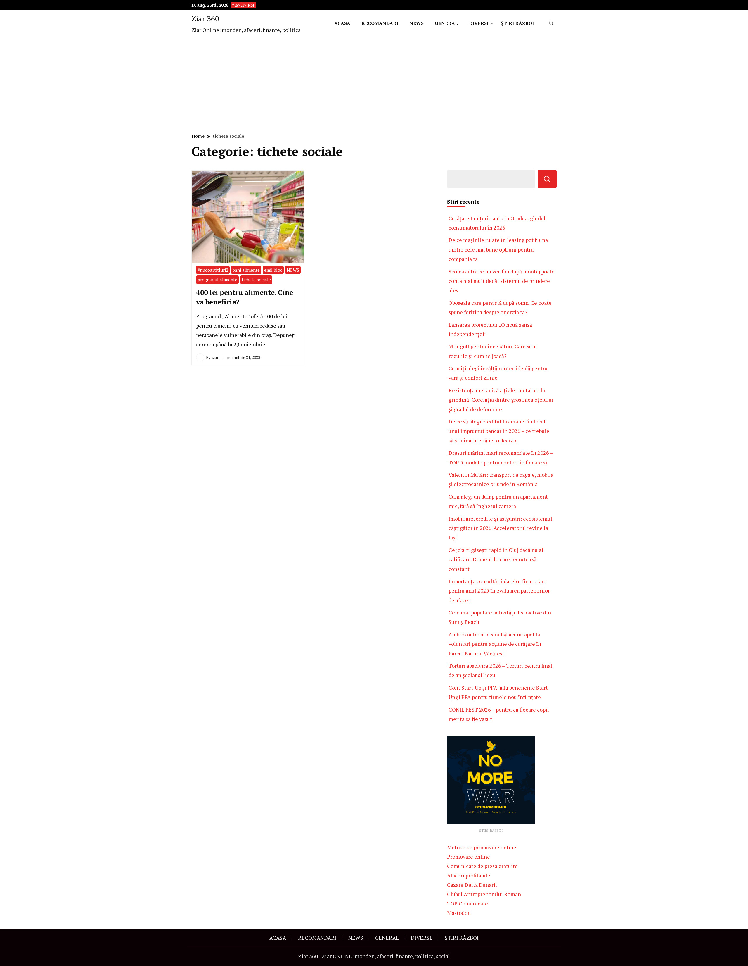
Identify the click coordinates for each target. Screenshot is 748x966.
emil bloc (273, 270)
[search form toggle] (551, 23)
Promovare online (468, 856)
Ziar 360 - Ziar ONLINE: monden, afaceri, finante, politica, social (374, 956)
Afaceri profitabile (468, 875)
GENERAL (446, 23)
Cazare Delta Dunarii (472, 884)
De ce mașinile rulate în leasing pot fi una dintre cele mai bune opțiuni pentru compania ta (498, 249)
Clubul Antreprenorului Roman (484, 894)
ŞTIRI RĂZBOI (517, 23)
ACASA (342, 23)
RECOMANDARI (379, 23)
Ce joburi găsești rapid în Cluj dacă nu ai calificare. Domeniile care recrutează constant (496, 559)
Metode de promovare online (481, 847)
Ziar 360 (205, 18)
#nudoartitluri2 (213, 270)
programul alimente (217, 280)
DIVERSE (479, 23)
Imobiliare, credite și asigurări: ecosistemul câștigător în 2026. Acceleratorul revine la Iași (500, 528)
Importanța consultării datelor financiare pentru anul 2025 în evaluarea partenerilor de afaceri (499, 591)
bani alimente (246, 270)
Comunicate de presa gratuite (482, 865)
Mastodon (459, 912)
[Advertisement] (374, 84)
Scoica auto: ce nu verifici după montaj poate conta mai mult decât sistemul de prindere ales (502, 281)
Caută (547, 179)
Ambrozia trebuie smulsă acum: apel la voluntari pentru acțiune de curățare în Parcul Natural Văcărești (495, 644)
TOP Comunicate (467, 903)
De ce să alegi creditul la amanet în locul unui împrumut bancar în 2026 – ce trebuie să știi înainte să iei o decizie (499, 431)
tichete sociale (256, 280)
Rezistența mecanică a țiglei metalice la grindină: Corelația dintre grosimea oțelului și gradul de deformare (501, 400)
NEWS (416, 23)
